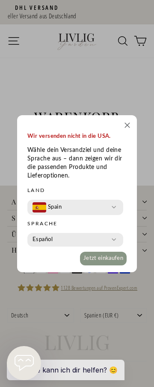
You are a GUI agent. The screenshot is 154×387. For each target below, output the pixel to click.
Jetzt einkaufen (103, 258)
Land (36, 190)
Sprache (42, 223)
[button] (127, 126)
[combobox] (47, 207)
